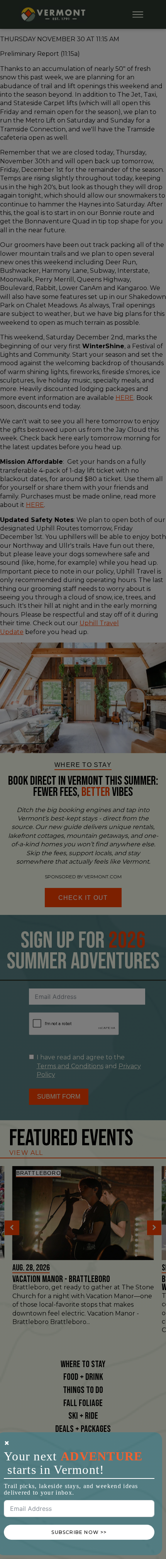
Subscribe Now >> (79, 1532)
